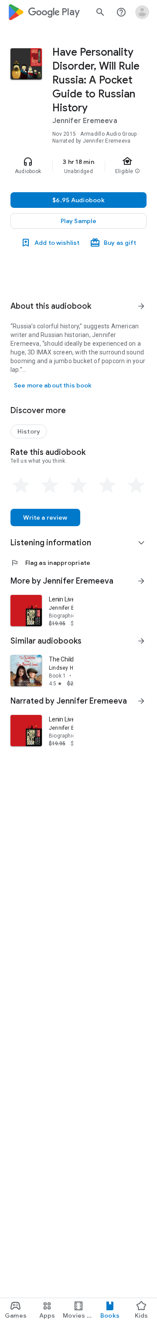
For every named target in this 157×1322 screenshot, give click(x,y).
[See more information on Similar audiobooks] (141, 641)
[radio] (20, 485)
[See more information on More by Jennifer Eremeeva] (141, 581)
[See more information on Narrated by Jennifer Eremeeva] (141, 701)
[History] (28, 431)
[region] (78, 166)
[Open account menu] (142, 12)
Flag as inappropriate (50, 562)
